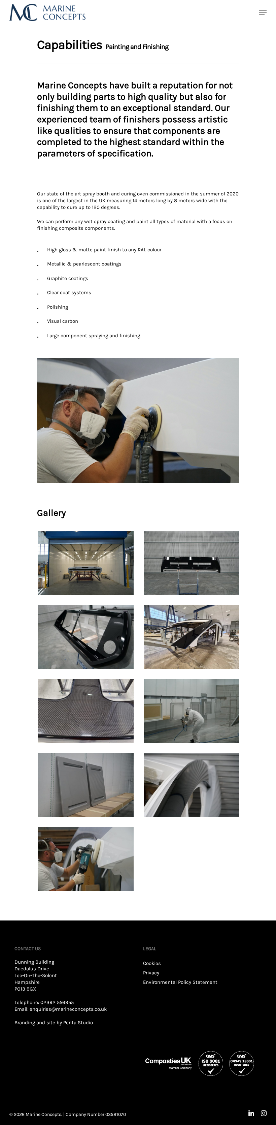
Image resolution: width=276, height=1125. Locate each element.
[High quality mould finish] (86, 711)
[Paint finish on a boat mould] (191, 637)
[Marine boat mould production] (191, 563)
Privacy (151, 973)
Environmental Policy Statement (180, 982)
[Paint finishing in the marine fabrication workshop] (86, 563)
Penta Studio (78, 1023)
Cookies (152, 963)
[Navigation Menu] (263, 12)
